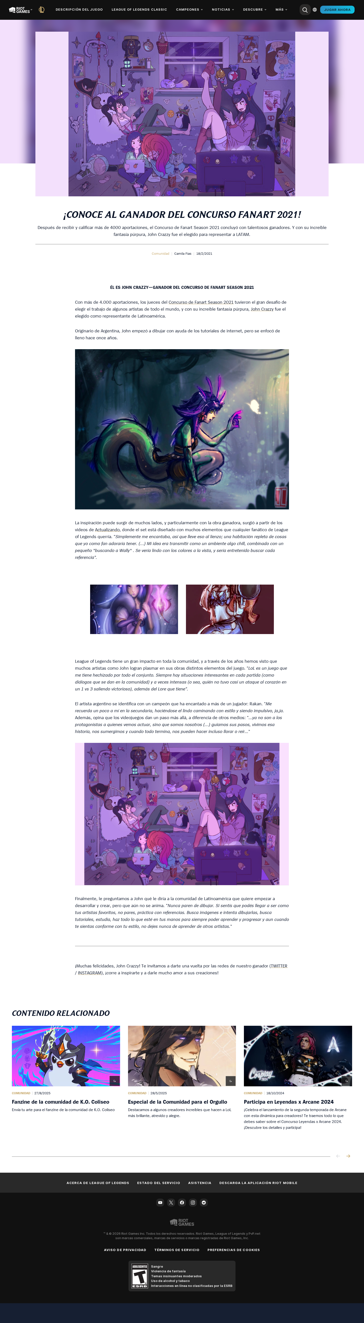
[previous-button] (338, 1156)
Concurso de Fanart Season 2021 (201, 302)
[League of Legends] (42, 9)
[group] (182, 1085)
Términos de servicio (177, 1250)
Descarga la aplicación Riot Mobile (258, 1183)
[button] (160, 253)
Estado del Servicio (158, 1183)
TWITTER (279, 965)
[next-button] (348, 1156)
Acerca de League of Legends (98, 1183)
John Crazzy (262, 309)
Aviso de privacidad (125, 1250)
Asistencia (199, 1183)
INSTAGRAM (89, 972)
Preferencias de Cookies (234, 1250)
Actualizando (107, 529)
